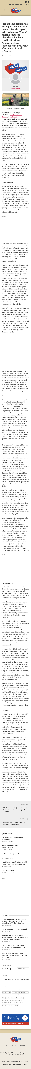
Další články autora (15, 88)
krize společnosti (7, 1002)
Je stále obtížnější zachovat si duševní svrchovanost (13, 855)
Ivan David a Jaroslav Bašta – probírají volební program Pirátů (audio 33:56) (14, 955)
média (13, 990)
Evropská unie (6, 995)
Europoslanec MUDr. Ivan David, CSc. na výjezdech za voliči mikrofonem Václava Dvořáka (14, 921)
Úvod (7, 1046)
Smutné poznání (8, 870)
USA (3, 997)
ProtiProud (13, 117)
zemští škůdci (20, 990)
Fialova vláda (17, 1008)
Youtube (18, 1065)
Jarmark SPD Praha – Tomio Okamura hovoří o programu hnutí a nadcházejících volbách (15, 937)
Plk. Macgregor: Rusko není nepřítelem (12, 838)
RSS (26, 1065)
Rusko (7, 997)
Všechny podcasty (23, 968)
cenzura (16, 1005)
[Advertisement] (15, 229)
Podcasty (7, 1065)
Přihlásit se (15, 4)
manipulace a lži (6, 992)
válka (21, 1002)
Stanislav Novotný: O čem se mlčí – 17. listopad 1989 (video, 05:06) (15, 863)
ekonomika (5, 1000)
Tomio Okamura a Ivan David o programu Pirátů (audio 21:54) (14, 946)
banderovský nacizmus (16, 1000)
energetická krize (6, 1008)
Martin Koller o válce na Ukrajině (14, 929)
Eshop (21, 1046)
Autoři (14, 1046)
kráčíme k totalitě (7, 1005)
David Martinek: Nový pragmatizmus (10, 846)
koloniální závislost (17, 995)
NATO (26, 995)
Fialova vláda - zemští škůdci (20, 992)
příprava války (6, 990)
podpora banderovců (17, 997)
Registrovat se (24, 4)
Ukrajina (16, 1002)
